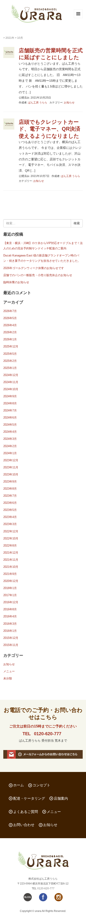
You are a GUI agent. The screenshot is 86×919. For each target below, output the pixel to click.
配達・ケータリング (29, 798)
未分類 (7, 678)
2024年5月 (10, 424)
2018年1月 (10, 588)
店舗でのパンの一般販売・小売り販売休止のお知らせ (37, 275)
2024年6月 (10, 417)
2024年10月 (10, 389)
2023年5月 (10, 510)
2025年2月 (10, 361)
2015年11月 (10, 645)
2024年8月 (10, 403)
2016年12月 (10, 602)
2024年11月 (10, 382)
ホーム (18, 785)
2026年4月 (10, 325)
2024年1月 (10, 453)
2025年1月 (10, 368)
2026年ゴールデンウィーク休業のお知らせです (33, 268)
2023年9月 (10, 481)
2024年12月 (10, 375)
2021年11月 (10, 559)
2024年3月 (10, 438)
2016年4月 (10, 616)
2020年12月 (10, 581)
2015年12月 (10, 638)
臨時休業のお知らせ (16, 282)
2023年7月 (10, 495)
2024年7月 (10, 410)
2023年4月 (10, 517)
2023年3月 (10, 524)
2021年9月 (10, 574)
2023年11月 (10, 467)
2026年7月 (10, 311)
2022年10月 (10, 538)
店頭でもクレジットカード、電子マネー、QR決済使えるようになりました (49, 129)
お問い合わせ (23, 825)
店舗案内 (61, 798)
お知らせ (69, 102)
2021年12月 (10, 552)
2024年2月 (10, 446)
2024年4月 (10, 431)
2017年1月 (10, 595)
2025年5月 (10, 353)
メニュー (9, 671)
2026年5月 (10, 318)
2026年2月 (10, 332)
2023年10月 (10, 474)
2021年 (10, 37)
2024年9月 (10, 396)
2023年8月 (10, 488)
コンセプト (41, 785)
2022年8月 (10, 545)
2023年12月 (10, 460)
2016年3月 (10, 623)
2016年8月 (10, 609)
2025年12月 (10, 346)
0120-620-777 (47, 733)
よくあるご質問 (25, 812)
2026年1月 (10, 339)
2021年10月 (10, 566)
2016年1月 (10, 630)
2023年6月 (10, 502)
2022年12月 (10, 531)
